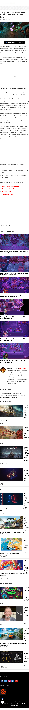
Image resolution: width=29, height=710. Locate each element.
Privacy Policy (10, 703)
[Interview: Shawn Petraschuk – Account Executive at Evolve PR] (11, 614)
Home (2, 8)
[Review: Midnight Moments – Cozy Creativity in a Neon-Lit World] (11, 474)
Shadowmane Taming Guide (9, 189)
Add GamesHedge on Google (15, 42)
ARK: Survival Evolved (10, 8)
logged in (9, 393)
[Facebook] (2, 681)
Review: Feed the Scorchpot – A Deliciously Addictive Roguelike (26, 433)
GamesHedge (13, 701)
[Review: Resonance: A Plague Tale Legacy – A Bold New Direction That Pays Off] (11, 411)
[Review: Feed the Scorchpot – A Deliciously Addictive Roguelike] (11, 432)
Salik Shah (2, 19)
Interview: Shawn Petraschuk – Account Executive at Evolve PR (26, 613)
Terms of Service (14, 705)
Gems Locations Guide (7, 194)
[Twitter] (5, 681)
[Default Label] (12, 681)
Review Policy (17, 703)
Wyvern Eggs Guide (7, 191)
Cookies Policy (24, 703)
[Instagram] (9, 681)
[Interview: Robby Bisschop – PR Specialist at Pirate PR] (11, 657)
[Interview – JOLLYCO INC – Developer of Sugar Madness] (11, 593)
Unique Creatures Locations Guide (10, 186)
